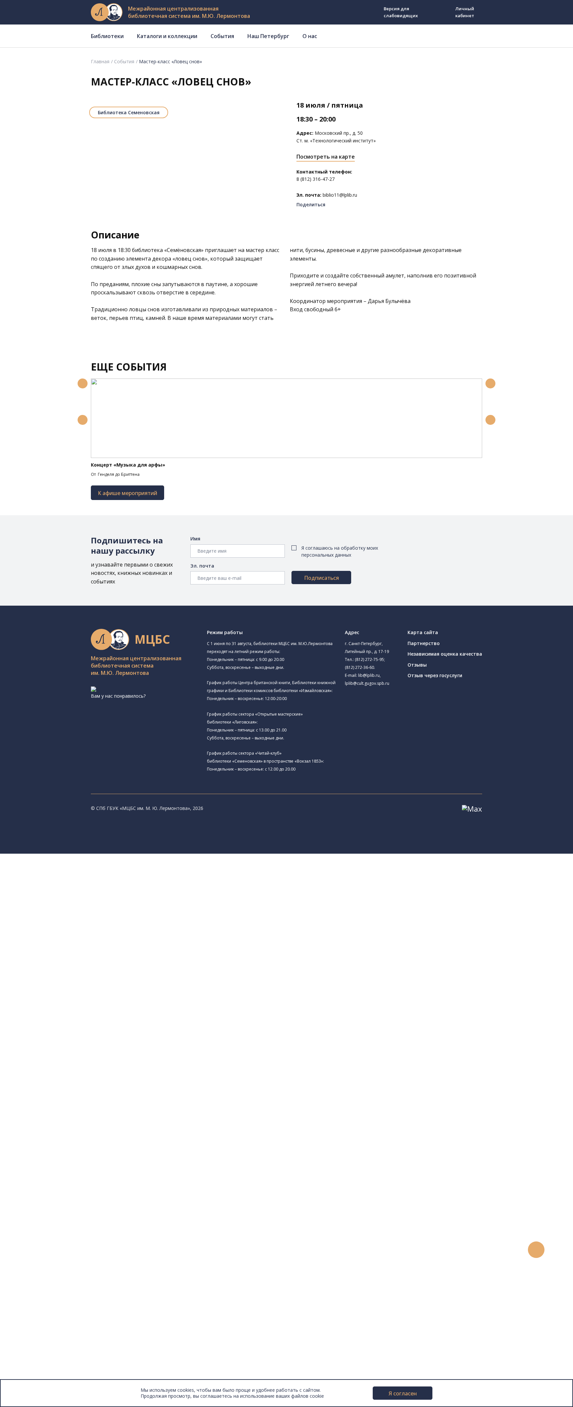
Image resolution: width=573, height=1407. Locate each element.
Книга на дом (47, 1205)
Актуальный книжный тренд (63, 1220)
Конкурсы (32, 1242)
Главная (100, 61)
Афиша (29, 1257)
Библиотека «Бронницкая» (68, 960)
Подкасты (32, 1287)
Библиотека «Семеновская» (78, 952)
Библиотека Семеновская (128, 112)
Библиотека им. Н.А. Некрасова (73, 937)
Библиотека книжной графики (72, 1020)
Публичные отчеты (43, 1376)
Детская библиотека (62, 968)
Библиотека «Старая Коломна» (82, 929)
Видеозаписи (36, 1279)
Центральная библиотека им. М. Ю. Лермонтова (101, 872)
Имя (195, 538)
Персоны (31, 1264)
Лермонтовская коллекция (72, 1131)
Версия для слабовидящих (401, 12)
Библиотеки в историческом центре (84, 1301)
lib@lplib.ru (369, 675)
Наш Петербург (268, 36)
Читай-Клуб (51, 983)
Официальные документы (50, 1368)
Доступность (36, 1346)
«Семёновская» (184, 250)
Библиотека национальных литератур (81, 1012)
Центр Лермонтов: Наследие (70, 990)
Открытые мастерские (63, 1005)
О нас (309, 36)
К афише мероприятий (127, 493)
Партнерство (424, 643)
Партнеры (32, 1361)
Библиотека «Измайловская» (80, 921)
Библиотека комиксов (63, 1034)
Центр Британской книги (66, 1027)
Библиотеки (107, 36)
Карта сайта (423, 632)
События (222, 36)
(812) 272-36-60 (359, 667)
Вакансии (31, 1353)
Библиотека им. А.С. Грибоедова (84, 913)
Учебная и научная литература (67, 1094)
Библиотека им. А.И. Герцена (71, 945)
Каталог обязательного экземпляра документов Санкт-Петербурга (108, 1072)
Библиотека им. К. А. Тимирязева (85, 881)
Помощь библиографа (57, 1190)
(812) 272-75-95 (369, 659)
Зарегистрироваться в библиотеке (71, 1183)
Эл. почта (202, 566)
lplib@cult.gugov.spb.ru (367, 683)
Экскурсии (32, 1309)
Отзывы (417, 665)
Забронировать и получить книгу (69, 1198)
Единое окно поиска (54, 1057)
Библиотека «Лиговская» (76, 904)
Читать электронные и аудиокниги (71, 1213)
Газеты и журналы (52, 1101)
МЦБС (28, 1331)
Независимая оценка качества (445, 654)
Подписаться (321, 577)
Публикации (34, 1316)
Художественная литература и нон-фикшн (79, 1086)
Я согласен (403, 1393)
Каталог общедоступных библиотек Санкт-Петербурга (94, 1064)
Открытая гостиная (60, 997)
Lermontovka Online (43, 1272)
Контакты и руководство (49, 1338)
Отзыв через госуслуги (435, 675)
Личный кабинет (464, 12)
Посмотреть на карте (325, 156)
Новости (31, 1235)
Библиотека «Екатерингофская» (74, 888)
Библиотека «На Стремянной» (81, 896)
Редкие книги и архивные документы (73, 1109)
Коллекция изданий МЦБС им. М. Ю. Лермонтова (97, 1138)
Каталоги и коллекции (167, 36)
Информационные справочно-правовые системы (87, 1116)
